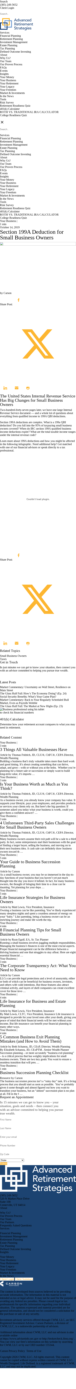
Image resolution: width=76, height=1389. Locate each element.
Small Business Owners (13, 655)
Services (4, 32)
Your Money (7, 77)
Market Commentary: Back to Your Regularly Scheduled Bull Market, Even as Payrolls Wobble (34, 701)
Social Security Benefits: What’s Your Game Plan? (28, 696)
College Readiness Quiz (13, 115)
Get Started (6, 734)
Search (4, 1)
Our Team (5, 61)
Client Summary (24, 1279)
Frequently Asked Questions (16, 1225)
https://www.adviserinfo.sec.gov (21, 1338)
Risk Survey (7, 102)
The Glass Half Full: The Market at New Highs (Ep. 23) (31, 706)
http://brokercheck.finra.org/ (58, 1338)
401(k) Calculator (10, 108)
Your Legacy (7, 86)
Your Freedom (8, 89)
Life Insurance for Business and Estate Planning (33, 1003)
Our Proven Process (11, 64)
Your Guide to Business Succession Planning (30, 863)
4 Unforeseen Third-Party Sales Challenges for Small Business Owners (37, 825)
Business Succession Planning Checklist (34, 1072)
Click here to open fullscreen (16, 548)
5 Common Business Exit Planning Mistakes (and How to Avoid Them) (30, 1039)
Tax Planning (7, 48)
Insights (4, 73)
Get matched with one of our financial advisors (36, 446)
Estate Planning (8, 45)
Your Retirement (9, 83)
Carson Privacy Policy (12, 1350)
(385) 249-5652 (8, 4)
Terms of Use (33, 1350)
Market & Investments (12, 92)
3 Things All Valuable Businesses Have (33, 749)
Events (4, 70)
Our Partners (7, 1222)
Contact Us (6, 678)
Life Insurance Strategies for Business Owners (32, 899)
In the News (7, 96)
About (3, 54)
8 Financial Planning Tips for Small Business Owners (30, 932)
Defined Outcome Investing (15, 51)
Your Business (8, 80)
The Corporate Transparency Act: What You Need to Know (38, 967)
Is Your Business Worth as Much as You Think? (34, 786)
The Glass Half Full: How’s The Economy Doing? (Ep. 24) (33, 693)
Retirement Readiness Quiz (15, 105)
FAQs (3, 67)
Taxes (3, 659)
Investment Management (13, 42)
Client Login (7, 7)
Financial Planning (10, 35)
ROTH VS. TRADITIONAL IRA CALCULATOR (29, 112)
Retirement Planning (11, 38)
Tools (3, 99)
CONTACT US (9, 118)
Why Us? (5, 58)
